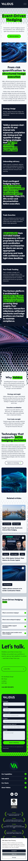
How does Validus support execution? (9, 626)
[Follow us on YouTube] (16, 794)
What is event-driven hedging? (10, 612)
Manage (14, 857)
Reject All (14, 854)
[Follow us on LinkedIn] (12, 794)
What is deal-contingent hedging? (11, 619)
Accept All (14, 850)
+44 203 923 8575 (7, 687)
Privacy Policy (6, 748)
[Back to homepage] (7, 4)
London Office (7, 669)
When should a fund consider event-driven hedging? (12, 633)
